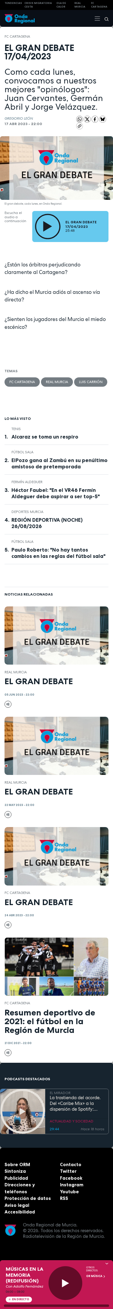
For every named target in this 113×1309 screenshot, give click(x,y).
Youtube (69, 1191)
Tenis (16, 428)
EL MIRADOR (60, 1092)
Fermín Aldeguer (26, 482)
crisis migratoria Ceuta (38, 5)
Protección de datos (28, 1198)
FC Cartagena (17, 36)
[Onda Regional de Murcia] (20, 18)
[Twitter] (88, 118)
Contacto (70, 1164)
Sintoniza (15, 1171)
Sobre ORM (17, 1164)
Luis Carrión (90, 381)
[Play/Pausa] (66, 1283)
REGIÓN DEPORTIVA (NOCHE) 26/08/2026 (47, 523)
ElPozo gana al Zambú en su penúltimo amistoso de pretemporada (59, 463)
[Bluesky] (102, 118)
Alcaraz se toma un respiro (44, 437)
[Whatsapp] (79, 119)
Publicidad (16, 1178)
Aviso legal (17, 1205)
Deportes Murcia (27, 511)
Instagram (71, 1185)
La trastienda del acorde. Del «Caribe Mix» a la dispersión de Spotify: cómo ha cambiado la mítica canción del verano (76, 1103)
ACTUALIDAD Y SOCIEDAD (71, 1121)
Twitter (68, 1171)
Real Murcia (79, 5)
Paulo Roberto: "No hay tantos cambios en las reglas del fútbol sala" (58, 553)
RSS (64, 1198)
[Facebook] (95, 118)
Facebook (71, 1178)
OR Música (94, 1276)
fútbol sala (22, 452)
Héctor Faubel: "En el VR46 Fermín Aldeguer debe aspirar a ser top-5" (55, 493)
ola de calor (61, 5)
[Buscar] (104, 18)
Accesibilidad (20, 1212)
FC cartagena (99, 5)
